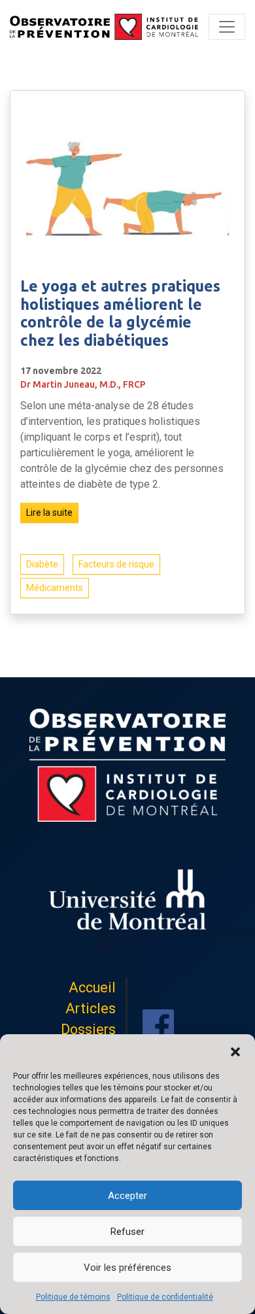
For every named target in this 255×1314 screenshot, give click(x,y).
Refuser (127, 1232)
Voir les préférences (127, 1267)
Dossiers (88, 1029)
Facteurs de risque (116, 564)
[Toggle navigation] (227, 27)
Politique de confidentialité (165, 1297)
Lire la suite (49, 512)
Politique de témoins (73, 1297)
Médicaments (54, 587)
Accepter (127, 1196)
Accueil (92, 987)
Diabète (42, 564)
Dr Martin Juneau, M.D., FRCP (83, 384)
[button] (235, 1050)
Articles (90, 1008)
